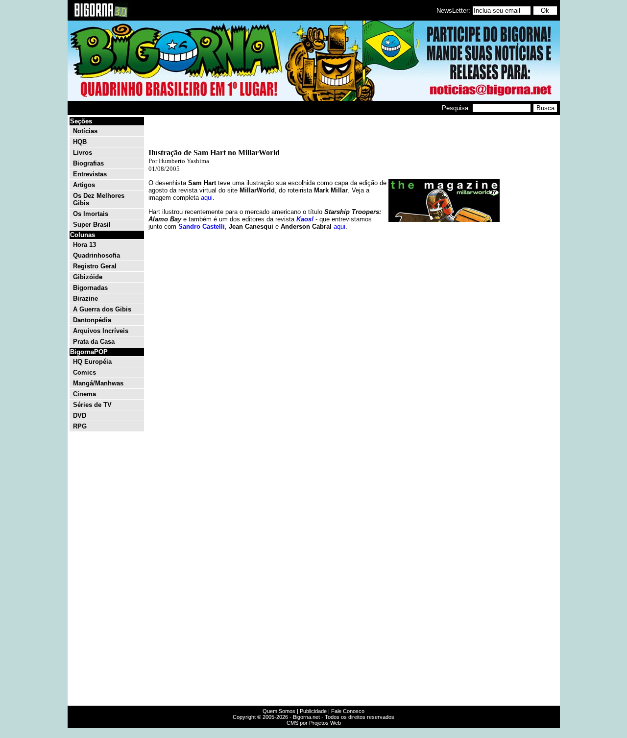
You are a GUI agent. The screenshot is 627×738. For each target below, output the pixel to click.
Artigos (84, 185)
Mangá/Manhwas (98, 383)
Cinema (84, 394)
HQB (80, 141)
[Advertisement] (529, 263)
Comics (84, 372)
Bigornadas (90, 287)
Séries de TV (92, 404)
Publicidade (313, 711)
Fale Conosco (347, 711)
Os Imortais (90, 213)
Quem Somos (279, 711)
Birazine (85, 298)
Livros (82, 152)
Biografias (88, 163)
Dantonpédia (92, 320)
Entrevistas (90, 174)
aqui (207, 197)
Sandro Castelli (201, 226)
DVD (79, 415)
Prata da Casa (94, 341)
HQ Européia (92, 361)
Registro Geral (95, 266)
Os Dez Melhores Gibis (98, 199)
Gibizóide (87, 277)
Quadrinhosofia (96, 255)
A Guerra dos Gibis (102, 309)
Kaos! (305, 219)
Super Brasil (92, 224)
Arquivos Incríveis (100, 330)
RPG (80, 426)
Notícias (85, 131)
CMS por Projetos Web (314, 723)
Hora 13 (84, 244)
